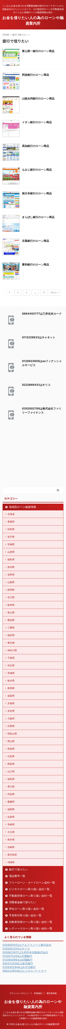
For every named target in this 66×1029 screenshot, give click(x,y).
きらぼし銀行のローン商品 (38, 217)
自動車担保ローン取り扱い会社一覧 (30, 922)
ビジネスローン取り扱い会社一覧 (29, 889)
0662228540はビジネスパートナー (25, 970)
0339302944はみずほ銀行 (19, 967)
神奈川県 (12, 650)
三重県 (11, 627)
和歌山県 (12, 733)
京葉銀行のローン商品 (35, 240)
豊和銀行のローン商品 (35, 264)
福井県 (11, 635)
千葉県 (11, 657)
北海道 (11, 514)
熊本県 (11, 839)
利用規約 (38, 993)
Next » (54, 292)
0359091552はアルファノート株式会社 (27, 945)
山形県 (11, 551)
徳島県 (11, 779)
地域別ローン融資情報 (22, 507)
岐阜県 (11, 604)
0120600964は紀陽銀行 (17, 959)
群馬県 (11, 688)
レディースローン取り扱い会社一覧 (30, 928)
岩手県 (11, 536)
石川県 (11, 597)
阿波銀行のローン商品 (35, 74)
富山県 (11, 612)
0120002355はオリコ (16, 948)
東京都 (11, 642)
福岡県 (11, 809)
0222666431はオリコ (36, 384)
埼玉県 (11, 665)
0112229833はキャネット (38, 337)
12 (43, 292)
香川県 (11, 786)
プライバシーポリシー (19, 993)
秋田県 (11, 529)
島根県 (11, 748)
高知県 (11, 794)
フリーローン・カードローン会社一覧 (32, 882)
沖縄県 (11, 862)
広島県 (11, 756)
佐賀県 (11, 816)
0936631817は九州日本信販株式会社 (25, 952)
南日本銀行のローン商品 (37, 193)
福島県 (11, 559)
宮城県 (11, 544)
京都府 (11, 703)
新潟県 (11, 567)
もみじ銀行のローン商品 (37, 169)
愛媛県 (11, 801)
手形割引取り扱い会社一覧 (25, 915)
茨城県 (11, 673)
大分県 (11, 832)
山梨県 (11, 582)
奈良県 (11, 710)
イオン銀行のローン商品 (37, 122)
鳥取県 (11, 763)
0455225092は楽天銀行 (18, 963)
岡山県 (11, 741)
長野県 (11, 574)
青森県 (11, 521)
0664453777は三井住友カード (42, 313)
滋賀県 (11, 695)
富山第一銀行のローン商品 (38, 51)
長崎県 (11, 824)
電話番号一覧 (17, 876)
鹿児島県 (12, 854)
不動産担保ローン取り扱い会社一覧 (30, 895)
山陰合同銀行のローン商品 (38, 98)
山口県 (11, 771)
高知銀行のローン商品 (35, 146)
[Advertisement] (28, 461)
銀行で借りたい (18, 869)
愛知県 (11, 620)
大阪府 (11, 718)
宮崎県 (11, 847)
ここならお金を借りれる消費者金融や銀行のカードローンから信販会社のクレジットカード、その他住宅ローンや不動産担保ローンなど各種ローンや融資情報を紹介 (33, 1015)
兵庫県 (11, 726)
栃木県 (11, 680)
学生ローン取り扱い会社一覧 (26, 908)
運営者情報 (52, 993)
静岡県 (11, 589)
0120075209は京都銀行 (17, 956)
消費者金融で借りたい (22, 902)
